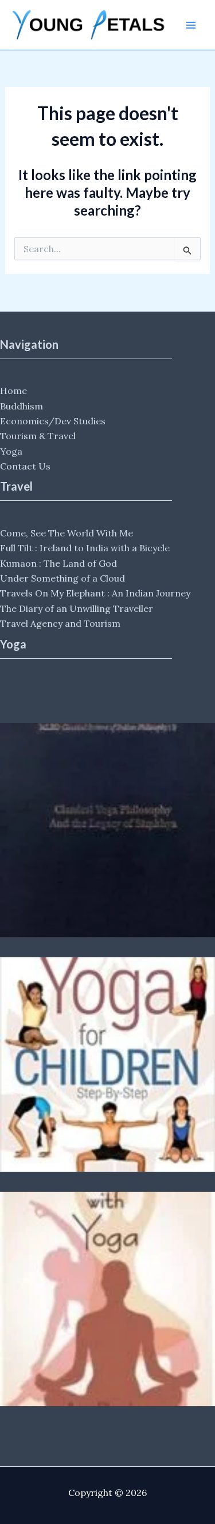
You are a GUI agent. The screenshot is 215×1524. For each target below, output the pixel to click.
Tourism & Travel (38, 435)
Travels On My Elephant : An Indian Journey (95, 593)
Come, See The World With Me (66, 533)
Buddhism (21, 406)
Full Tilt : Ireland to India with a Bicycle (85, 548)
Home (13, 390)
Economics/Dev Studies (52, 421)
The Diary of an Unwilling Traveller (76, 608)
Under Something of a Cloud (62, 578)
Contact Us (25, 466)
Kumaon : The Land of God (58, 563)
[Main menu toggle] (191, 25)
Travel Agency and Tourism (60, 623)
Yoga (11, 451)
